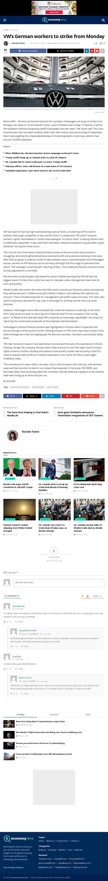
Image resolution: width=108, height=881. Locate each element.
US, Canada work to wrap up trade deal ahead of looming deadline (53, 487)
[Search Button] (103, 20)
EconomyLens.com (19, 877)
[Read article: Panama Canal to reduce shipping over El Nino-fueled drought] (19, 510)
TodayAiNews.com (62, 867)
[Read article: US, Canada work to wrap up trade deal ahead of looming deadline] (55, 469)
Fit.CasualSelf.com (76, 859)
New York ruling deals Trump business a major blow (40, 721)
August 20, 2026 (46, 535)
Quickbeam (33, 634)
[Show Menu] (4, 20)
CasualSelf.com (60, 859)
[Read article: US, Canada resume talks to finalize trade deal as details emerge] (90, 510)
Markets (62, 850)
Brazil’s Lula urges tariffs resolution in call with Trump (17, 485)
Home (5, 30)
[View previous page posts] (51, 178)
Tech (70, 850)
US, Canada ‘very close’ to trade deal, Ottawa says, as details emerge (53, 527)
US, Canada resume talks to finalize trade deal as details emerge (88, 527)
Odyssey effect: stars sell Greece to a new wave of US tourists (38, 166)
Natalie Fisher (18, 43)
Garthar (32, 681)
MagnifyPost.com (45, 867)
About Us (50, 841)
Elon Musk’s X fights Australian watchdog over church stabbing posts (49, 732)
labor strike (52, 387)
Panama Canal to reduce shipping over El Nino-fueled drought (17, 527)
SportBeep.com (64, 863)
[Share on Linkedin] (87, 51)
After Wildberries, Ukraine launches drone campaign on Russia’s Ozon (42, 153)
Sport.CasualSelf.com (47, 863)
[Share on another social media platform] (102, 51)
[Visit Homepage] (54, 20)
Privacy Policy (62, 841)
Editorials (78, 850)
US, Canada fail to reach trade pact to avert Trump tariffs (36, 161)
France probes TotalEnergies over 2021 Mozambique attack (44, 754)
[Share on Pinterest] (92, 51)
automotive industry (20, 387)
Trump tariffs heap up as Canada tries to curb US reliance (35, 157)
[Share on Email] (97, 51)
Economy (14, 30)
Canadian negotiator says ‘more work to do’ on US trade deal (38, 170)
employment (38, 387)
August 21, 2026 (11, 491)
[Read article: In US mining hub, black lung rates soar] (90, 469)
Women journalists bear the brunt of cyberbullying (40, 743)
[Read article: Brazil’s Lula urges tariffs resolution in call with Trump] (19, 469)
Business (42, 850)
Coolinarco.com (45, 859)
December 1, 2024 (37, 43)
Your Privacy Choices (13, 867)
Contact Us (74, 841)
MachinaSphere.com (82, 863)
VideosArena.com (80, 867)
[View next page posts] (56, 178)
